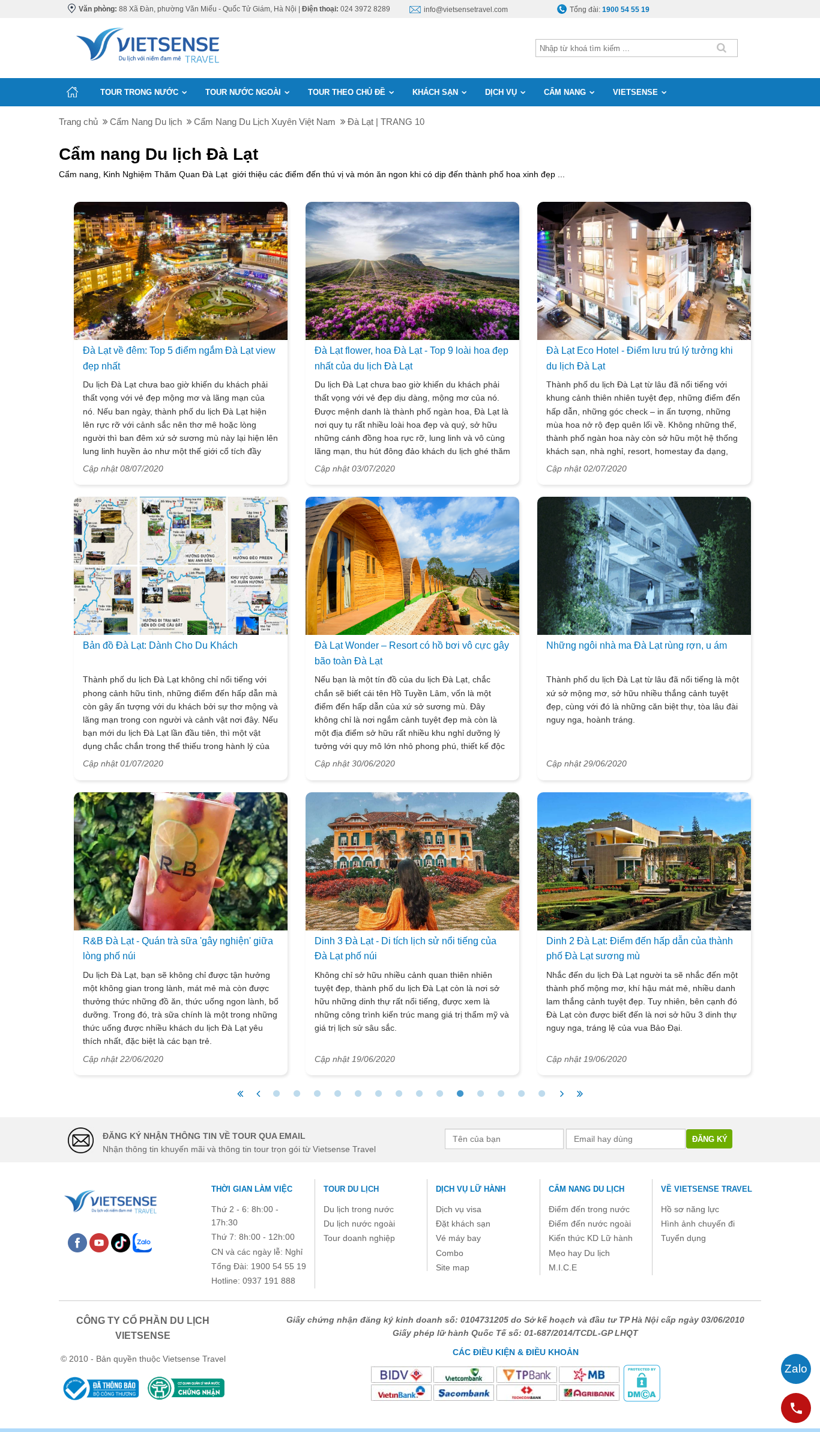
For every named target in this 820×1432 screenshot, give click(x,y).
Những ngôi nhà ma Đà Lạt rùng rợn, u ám (636, 645)
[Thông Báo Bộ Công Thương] (100, 1388)
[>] (562, 1094)
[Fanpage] (77, 1242)
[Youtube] (99, 1242)
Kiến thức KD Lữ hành (591, 1238)
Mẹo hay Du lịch (579, 1253)
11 (480, 1094)
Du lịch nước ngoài (359, 1223)
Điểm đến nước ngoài (590, 1223)
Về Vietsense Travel (706, 1189)
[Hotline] (796, 1408)
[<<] (240, 1094)
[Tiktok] (120, 1242)
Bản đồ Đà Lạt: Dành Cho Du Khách (160, 645)
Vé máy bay (458, 1238)
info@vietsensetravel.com (466, 9)
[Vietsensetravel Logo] (110, 1200)
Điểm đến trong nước (589, 1209)
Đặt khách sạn (463, 1223)
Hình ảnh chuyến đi (698, 1223)
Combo (449, 1253)
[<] (258, 1094)
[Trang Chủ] (147, 42)
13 (521, 1094)
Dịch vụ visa (458, 1209)
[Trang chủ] (72, 92)
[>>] (580, 1094)
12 (501, 1094)
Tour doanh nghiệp (359, 1238)
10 (460, 1094)
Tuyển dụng (683, 1238)
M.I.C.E (563, 1267)
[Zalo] (142, 1242)
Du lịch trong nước (359, 1209)
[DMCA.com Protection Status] (641, 1383)
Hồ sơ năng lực (690, 1209)
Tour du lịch (351, 1189)
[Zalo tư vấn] (796, 1369)
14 (541, 1094)
